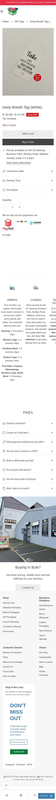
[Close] (51, 796)
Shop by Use (9, 603)
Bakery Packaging (11, 612)
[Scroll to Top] (50, 785)
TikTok (29, 764)
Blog (41, 667)
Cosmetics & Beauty (12, 626)
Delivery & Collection (12, 652)
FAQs (5, 657)
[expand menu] (1, 11)
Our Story (43, 652)
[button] (35, 795)
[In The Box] (12, 11)
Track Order (8, 671)
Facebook (20, 764)
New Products (45, 630)
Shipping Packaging (12, 607)
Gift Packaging (9, 617)
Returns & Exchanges (13, 662)
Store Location (45, 662)
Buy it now (28, 142)
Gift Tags (19, 21)
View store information (18, 162)
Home (5, 21)
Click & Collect (9, 676)
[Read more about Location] (36, 287)
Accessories (8, 631)
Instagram (10, 764)
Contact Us (28, 587)
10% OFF (44, 796)
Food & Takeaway (11, 622)
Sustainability (45, 657)
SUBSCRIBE (18, 752)
